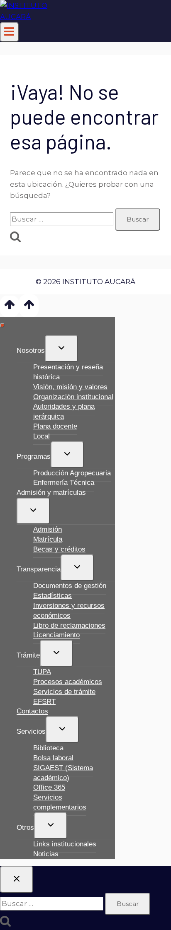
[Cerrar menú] (2, 325)
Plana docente (55, 426)
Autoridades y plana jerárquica (64, 412)
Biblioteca (48, 748)
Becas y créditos (59, 549)
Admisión (47, 529)
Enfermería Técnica (63, 483)
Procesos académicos (67, 682)
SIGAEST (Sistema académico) (63, 773)
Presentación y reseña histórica (68, 372)
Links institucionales (64, 844)
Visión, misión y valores (70, 387)
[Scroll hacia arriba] (9, 306)
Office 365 (49, 788)
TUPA (42, 672)
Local (41, 436)
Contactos (32, 712)
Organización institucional (73, 397)
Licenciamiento (56, 635)
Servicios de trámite (64, 692)
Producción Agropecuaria (72, 473)
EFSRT (44, 702)
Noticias (46, 854)
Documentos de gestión (69, 586)
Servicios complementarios (59, 802)
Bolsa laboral (53, 758)
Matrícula (47, 539)
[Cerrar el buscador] (16, 879)
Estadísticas (52, 596)
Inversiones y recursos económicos (69, 610)
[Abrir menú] (9, 32)
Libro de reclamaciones (69, 625)
